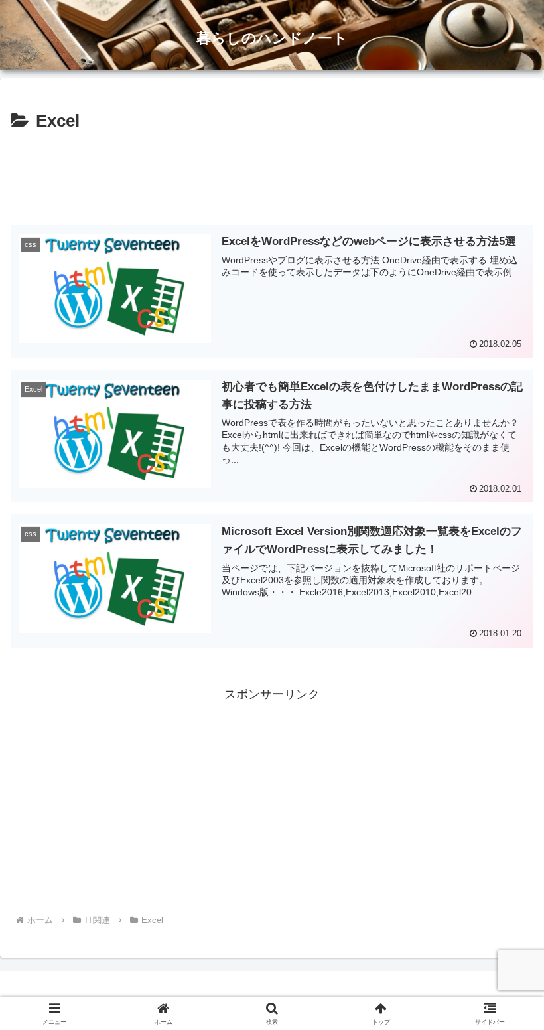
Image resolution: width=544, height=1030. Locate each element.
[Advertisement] (272, 173)
